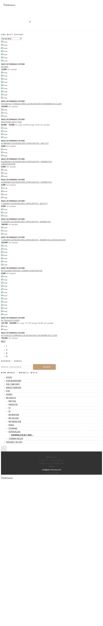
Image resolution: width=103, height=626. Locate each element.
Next (3, 341)
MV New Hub (14, 415)
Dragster (13, 404)
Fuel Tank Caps (13, 384)
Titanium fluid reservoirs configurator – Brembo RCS (26, 222)
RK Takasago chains (10, 320)
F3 (9, 408)
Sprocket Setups (14, 442)
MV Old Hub (14, 418)
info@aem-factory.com (51, 470)
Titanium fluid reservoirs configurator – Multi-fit (24, 204)
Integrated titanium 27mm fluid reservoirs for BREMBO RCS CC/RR (31, 104)
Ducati (9, 377)
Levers (9, 394)
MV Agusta (11, 398)
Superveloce (14, 432)
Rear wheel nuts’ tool (11, 122)
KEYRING (4, 67)
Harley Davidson (13, 388)
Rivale (11, 425)
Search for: (5, 367)
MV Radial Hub (15, 422)
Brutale (12, 401)
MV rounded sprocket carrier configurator (21, 271)
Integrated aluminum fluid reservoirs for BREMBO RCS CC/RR (29, 335)
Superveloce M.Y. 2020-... (22, 435)
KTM (8, 391)
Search (47, 367)
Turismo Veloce (16, 439)
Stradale (13, 428)
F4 (9, 411)
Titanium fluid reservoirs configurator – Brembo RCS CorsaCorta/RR (33, 240)
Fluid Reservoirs (13, 381)
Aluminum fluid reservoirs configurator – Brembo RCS (26, 182)
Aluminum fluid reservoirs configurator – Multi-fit (25, 143)
